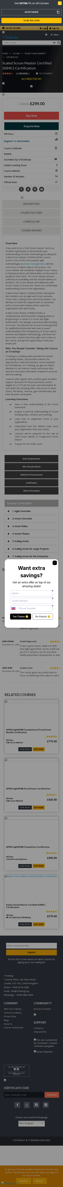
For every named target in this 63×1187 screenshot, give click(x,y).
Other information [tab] (31, 490)
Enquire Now (31, 126)
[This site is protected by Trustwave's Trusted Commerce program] (46, 1043)
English (28, 1123)
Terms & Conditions (13, 1012)
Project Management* (35, 53)
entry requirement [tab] (31, 458)
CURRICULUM (31, 221)
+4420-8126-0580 (20, 987)
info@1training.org (20, 991)
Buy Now (31, 115)
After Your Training (12, 1009)
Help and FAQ (40, 1031)
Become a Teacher (42, 1009)
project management (33, 263)
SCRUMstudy (12, 57)
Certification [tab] (31, 482)
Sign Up (55, 28)
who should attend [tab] (31, 466)
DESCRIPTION (31, 204)
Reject (39, 1181)
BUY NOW (38, 749)
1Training (8, 975)
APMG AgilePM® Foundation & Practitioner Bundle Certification (28, 731)
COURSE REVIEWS (31, 230)
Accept (24, 1181)
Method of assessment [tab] (31, 474)
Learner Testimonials (13, 1027)
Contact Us (39, 1028)
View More (25, 749)
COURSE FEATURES (31, 212)
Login (44, 28)
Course (16, 53)
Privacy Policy (10, 1016)
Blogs (6, 1020)
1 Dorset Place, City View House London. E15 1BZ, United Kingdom (21, 981)
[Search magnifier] (58, 42)
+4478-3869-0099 (24, 994)
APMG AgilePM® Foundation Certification (28, 847)
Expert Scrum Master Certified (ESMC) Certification (25, 906)
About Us (8, 1023)
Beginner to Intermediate (17, 141)
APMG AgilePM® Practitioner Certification (28, 788)
